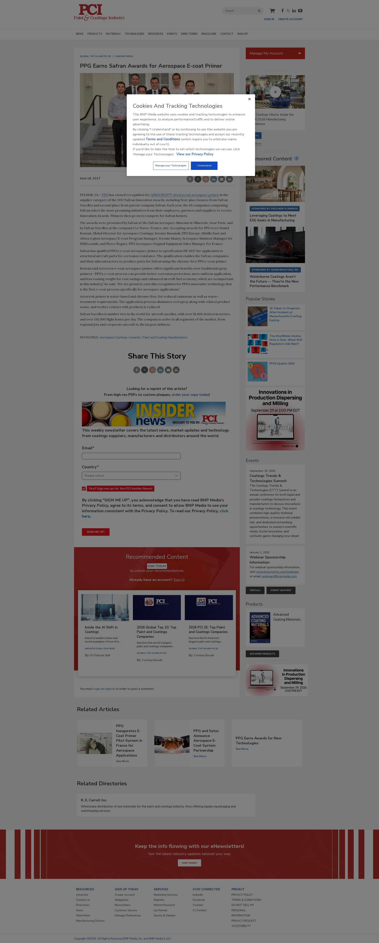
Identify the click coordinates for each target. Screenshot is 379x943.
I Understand (204, 165)
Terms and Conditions (163, 139)
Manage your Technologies (171, 165)
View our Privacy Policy (194, 154)
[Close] (249, 99)
